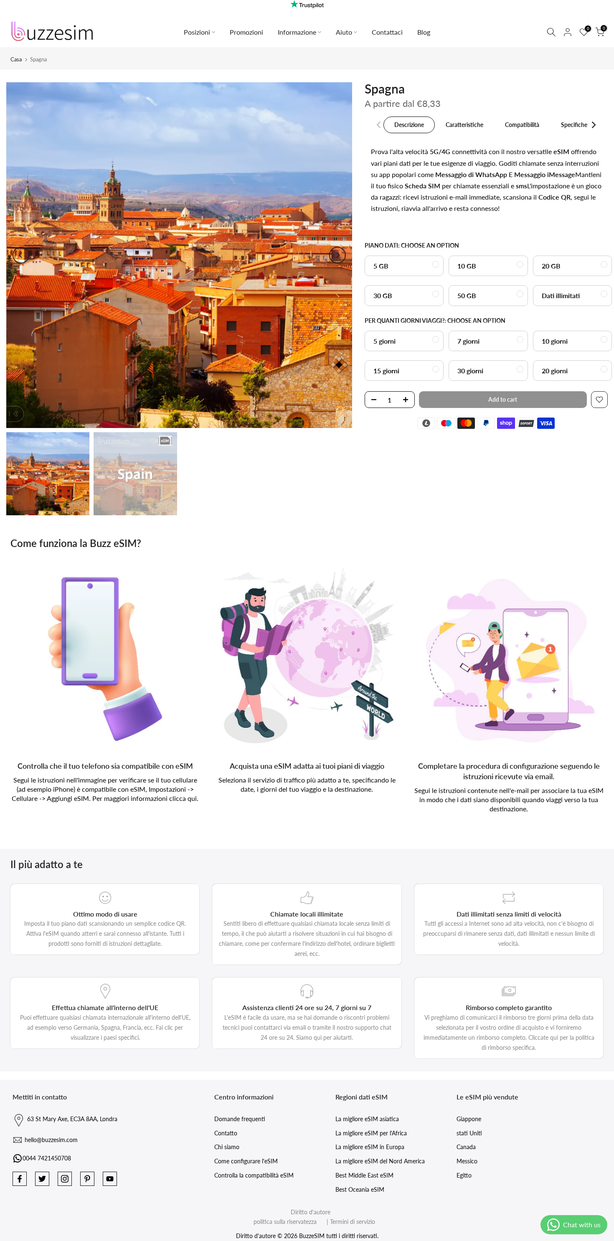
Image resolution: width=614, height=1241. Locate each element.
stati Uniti (469, 1133)
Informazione (297, 32)
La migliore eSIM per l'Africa (371, 1133)
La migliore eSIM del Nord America (380, 1161)
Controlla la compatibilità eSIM (254, 1175)
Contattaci (387, 32)
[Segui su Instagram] (65, 1179)
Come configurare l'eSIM (246, 1161)
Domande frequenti (239, 1118)
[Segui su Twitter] (42, 1179)
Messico (467, 1161)
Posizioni (197, 32)
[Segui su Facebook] (20, 1179)
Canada (466, 1146)
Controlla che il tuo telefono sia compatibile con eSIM (105, 765)
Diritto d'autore (310, 1212)
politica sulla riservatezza (285, 1221)
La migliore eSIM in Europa (369, 1146)
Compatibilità (522, 124)
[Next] (337, 255)
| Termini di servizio (346, 1221)
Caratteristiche (464, 124)
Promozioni (246, 32)
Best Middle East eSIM (364, 1175)
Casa (16, 59)
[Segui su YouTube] (110, 1179)
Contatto (225, 1133)
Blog (423, 32)
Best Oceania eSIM (359, 1189)
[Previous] (21, 255)
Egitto (464, 1175)
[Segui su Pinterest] (87, 1179)
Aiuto (344, 32)
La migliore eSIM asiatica (367, 1118)
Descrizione (409, 124)
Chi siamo (226, 1146)
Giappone (469, 1118)
